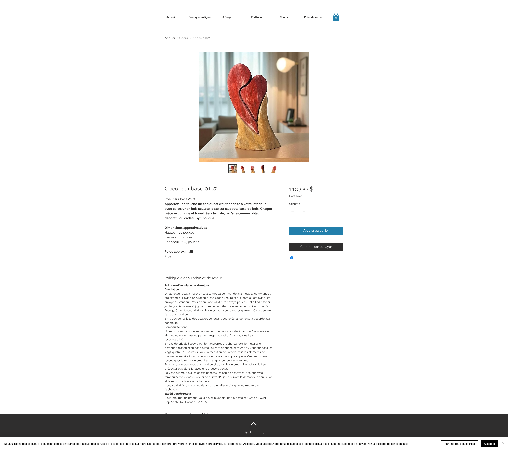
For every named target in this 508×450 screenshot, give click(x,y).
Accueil (170, 38)
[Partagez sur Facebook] (291, 257)
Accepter (489, 444)
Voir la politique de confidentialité (387, 444)
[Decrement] (292, 211)
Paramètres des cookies (459, 444)
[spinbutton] (298, 211)
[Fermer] (503, 443)
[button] (336, 17)
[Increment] (304, 211)
